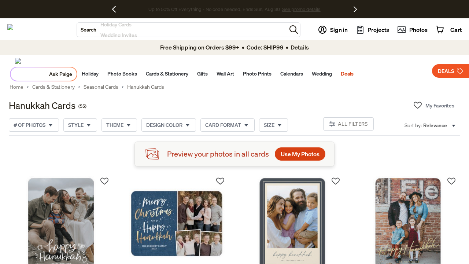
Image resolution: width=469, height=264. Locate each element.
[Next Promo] (355, 9)
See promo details (299, 9)
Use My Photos (300, 154)
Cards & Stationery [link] (53, 86)
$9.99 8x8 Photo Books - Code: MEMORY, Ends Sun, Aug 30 (214, 9)
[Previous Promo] (116, 9)
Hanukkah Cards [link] (145, 86)
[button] (293, 29)
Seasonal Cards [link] (101, 86)
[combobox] (181, 30)
